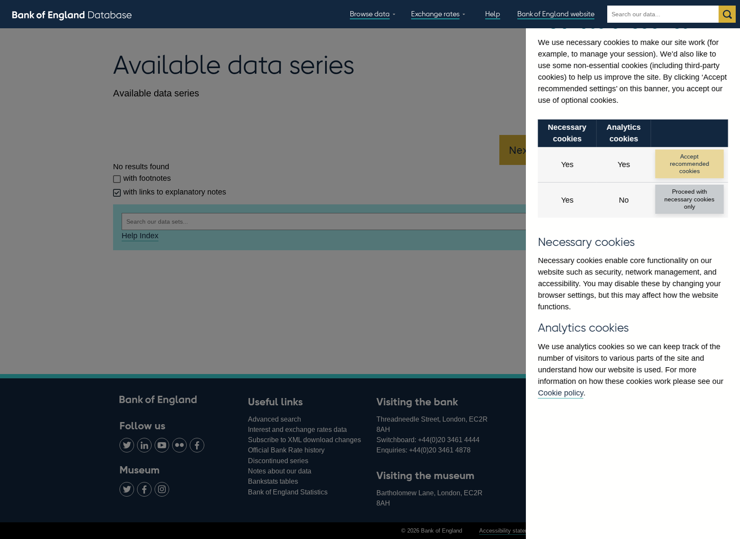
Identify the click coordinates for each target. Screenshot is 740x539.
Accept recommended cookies (689, 164)
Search (727, 14)
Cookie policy (560, 393)
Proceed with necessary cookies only (689, 199)
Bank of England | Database (72, 14)
